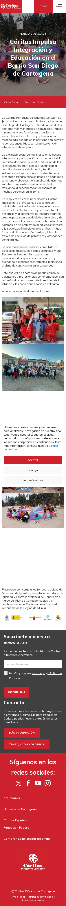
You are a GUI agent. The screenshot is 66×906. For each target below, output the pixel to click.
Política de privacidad (40, 896)
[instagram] (47, 783)
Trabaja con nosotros (26, 744)
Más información (22, 732)
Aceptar (33, 460)
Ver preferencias (33, 480)
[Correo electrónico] (33, 664)
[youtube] (37, 783)
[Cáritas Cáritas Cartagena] (11, 6)
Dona (43, 6)
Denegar (33, 470)
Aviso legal (18, 896)
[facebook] (28, 783)
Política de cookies (33, 900)
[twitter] (18, 783)
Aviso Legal (38, 673)
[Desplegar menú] (59, 6)
